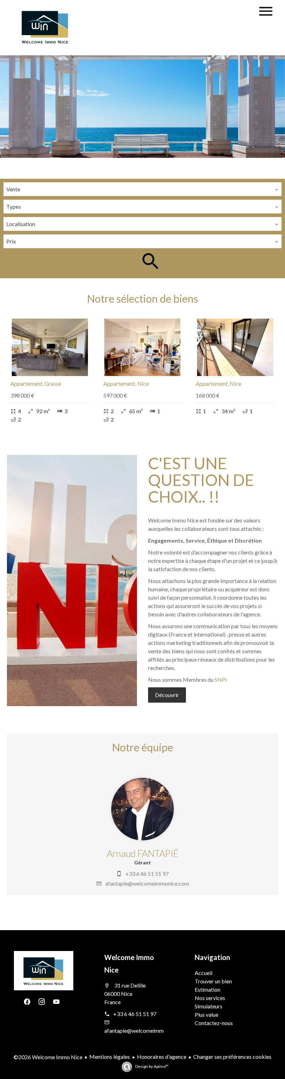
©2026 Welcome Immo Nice (48, 1057)
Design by (152, 1066)
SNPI (220, 679)
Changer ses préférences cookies (232, 1056)
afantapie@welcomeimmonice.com (147, 883)
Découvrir (167, 695)
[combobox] (142, 189)
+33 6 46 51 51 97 (147, 873)
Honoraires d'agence (161, 1056)
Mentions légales (109, 1056)
